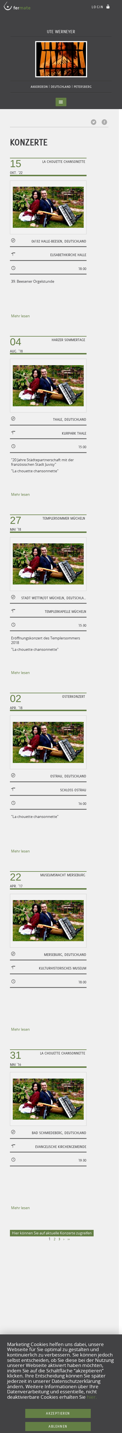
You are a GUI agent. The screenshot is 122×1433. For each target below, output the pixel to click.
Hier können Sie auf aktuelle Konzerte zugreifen (52, 1233)
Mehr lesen (20, 315)
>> (69, 1239)
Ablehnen (58, 1426)
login (98, 7)
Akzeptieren (58, 1413)
